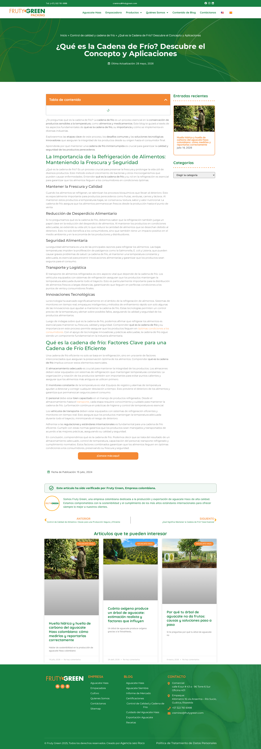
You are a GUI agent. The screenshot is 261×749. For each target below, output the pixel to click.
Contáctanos (208, 12)
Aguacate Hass (91, 12)
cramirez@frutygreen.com (125, 3)
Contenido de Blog (184, 12)
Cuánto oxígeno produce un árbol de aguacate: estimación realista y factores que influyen (128, 614)
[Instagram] (209, 3)
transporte (83, 401)
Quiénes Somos (155, 12)
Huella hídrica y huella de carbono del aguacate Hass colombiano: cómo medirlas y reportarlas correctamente (70, 631)
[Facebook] (205, 3)
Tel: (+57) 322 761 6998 (56, 3)
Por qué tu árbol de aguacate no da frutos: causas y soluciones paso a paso (189, 618)
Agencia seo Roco (132, 743)
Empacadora (113, 12)
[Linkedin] (212, 3)
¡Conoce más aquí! (108, 455)
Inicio (63, 35)
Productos (132, 12)
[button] (165, 99)
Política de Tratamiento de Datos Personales (186, 743)
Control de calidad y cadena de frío (92, 35)
